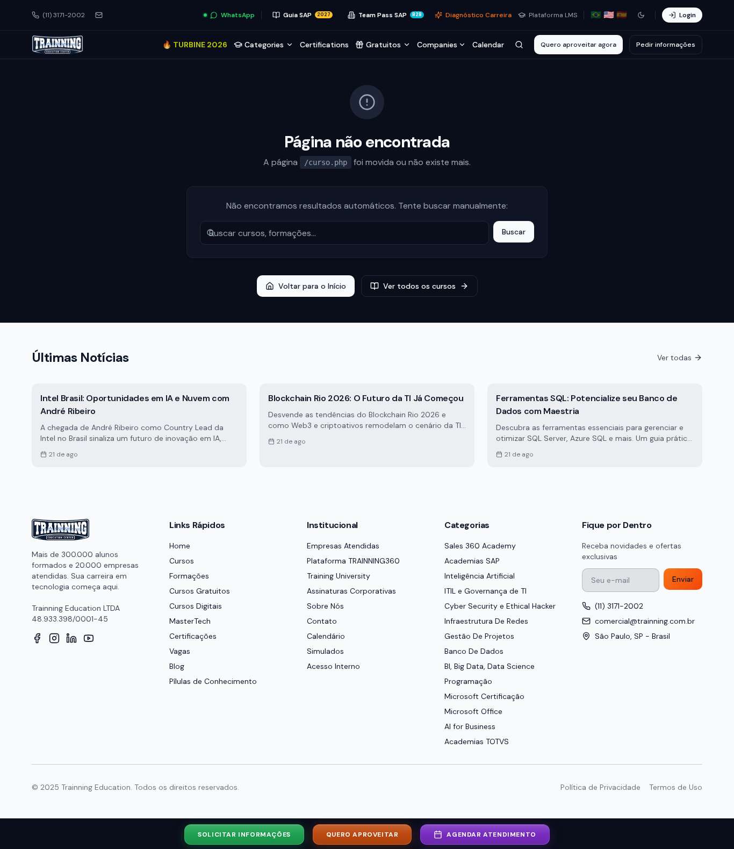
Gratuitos (383, 44)
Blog (176, 666)
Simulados (325, 651)
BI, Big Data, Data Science (489, 666)
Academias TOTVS (476, 741)
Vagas (179, 651)
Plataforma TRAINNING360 (353, 561)
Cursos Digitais (195, 606)
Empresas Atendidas (343, 546)
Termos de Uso (675, 787)
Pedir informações (665, 44)
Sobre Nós (325, 606)
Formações (189, 576)
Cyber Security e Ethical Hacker (500, 606)
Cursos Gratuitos (199, 591)
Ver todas (674, 357)
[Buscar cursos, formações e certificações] (519, 44)
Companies (437, 44)
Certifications (324, 44)
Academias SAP (472, 561)
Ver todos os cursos (419, 286)
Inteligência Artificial (479, 576)
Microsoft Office (473, 711)
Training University (338, 576)
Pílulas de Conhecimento (213, 681)
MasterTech (190, 621)
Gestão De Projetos (479, 636)
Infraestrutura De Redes (486, 621)
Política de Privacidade (600, 787)
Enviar (683, 579)
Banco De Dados (473, 651)
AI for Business (469, 726)
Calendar (488, 44)
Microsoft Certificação (484, 696)
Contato (322, 621)
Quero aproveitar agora (578, 44)
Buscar (514, 232)
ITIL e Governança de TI (485, 591)
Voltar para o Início (312, 286)
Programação (468, 681)
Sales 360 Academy (480, 546)
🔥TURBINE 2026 (194, 44)
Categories (264, 44)
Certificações (193, 636)
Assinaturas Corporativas (351, 591)
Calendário (326, 636)
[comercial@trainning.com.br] (98, 15)
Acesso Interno (333, 666)
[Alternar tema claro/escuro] (641, 15)
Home (179, 546)
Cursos (181, 561)
